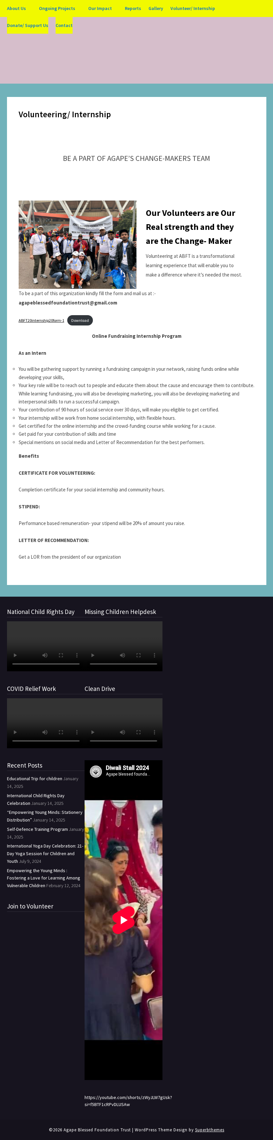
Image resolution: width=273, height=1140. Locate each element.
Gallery (155, 8)
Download (80, 320)
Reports (133, 8)
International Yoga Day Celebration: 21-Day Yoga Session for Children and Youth (45, 853)
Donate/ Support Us (27, 25)
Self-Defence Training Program (37, 829)
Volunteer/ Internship (192, 8)
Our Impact (100, 8)
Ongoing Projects (57, 8)
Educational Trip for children (34, 779)
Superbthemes (209, 1130)
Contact (64, 25)
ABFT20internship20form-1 (41, 320)
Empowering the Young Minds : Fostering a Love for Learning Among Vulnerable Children (43, 878)
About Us (16, 8)
